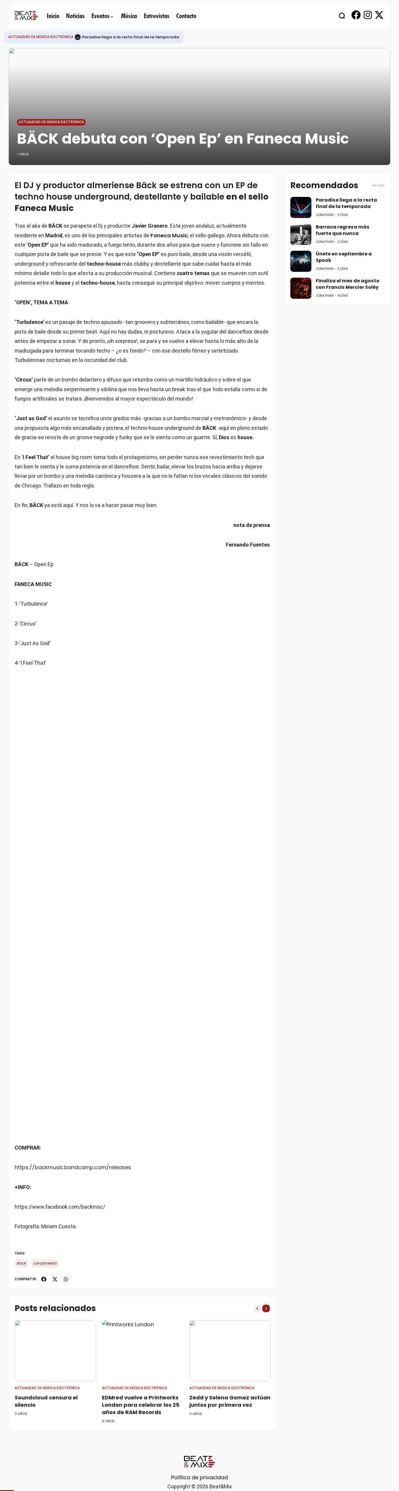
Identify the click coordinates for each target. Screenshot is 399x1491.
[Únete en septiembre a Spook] (300, 261)
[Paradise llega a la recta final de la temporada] (78, 37)
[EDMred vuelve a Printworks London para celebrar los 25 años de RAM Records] (142, 1350)
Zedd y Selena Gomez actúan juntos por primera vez (229, 1401)
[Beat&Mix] (26, 15)
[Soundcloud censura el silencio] (55, 1350)
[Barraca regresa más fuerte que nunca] (300, 234)
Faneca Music (169, 235)
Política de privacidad (199, 1477)
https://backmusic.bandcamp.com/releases (73, 1167)
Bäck (21, 1263)
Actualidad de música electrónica (40, 37)
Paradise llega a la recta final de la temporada (130, 37)
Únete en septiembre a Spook (344, 257)
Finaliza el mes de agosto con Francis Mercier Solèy (347, 284)
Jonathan (325, 214)
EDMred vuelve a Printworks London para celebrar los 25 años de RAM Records (140, 1405)
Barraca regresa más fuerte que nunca (342, 230)
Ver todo (378, 185)
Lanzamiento (45, 1263)
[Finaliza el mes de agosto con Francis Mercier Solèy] (300, 288)
